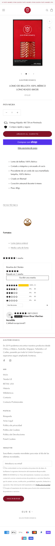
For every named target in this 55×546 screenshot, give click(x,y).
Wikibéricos (8, 393)
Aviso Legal (8, 421)
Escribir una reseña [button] (27, 278)
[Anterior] (21, 73)
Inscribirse (13, 499)
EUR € (26, 511)
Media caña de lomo (20, 248)
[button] (9, 258)
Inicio (5, 375)
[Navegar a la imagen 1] (26, 73)
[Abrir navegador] (3, 10)
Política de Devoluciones (14, 435)
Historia (6, 389)
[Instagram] (10, 360)
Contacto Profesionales (13, 402)
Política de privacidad (12, 426)
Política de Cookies (11, 430)
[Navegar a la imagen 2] (28, 73)
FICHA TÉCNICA (10, 205)
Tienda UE (7, 379)
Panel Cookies (9, 439)
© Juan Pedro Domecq (27, 518)
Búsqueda (7, 416)
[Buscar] (47, 10)
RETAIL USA (8, 384)
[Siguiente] (33, 73)
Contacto (7, 398)
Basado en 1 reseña (14, 274)
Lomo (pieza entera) (19, 243)
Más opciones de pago (27, 148)
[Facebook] (4, 360)
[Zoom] (49, 21)
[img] (20, 313)
